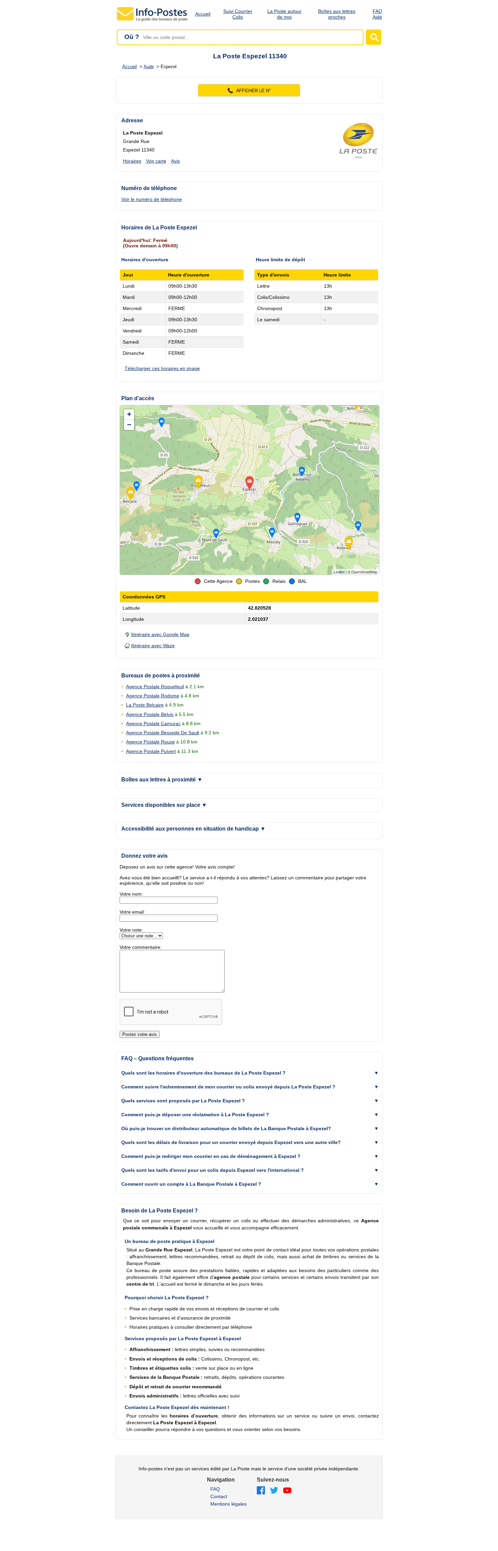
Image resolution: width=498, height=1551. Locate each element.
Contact (218, 1496)
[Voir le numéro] (249, 90)
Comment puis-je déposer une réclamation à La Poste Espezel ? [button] (195, 1114)
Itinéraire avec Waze (153, 645)
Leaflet (339, 572)
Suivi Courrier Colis (237, 14)
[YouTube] (287, 1490)
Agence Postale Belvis (149, 714)
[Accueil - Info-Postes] (152, 21)
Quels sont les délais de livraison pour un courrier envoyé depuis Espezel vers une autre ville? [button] (231, 1142)
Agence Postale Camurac (153, 723)
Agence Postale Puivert (151, 751)
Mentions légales (228, 1504)
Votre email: (132, 912)
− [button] (129, 425)
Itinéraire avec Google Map (160, 634)
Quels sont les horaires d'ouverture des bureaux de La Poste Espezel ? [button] (203, 1073)
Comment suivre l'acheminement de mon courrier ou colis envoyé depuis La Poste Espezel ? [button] (228, 1086)
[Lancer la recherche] (373, 37)
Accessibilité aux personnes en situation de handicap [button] (193, 829)
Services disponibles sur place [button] (164, 805)
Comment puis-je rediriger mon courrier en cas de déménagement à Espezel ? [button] (210, 1156)
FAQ (215, 1489)
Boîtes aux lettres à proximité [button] (162, 779)
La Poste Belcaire (145, 705)
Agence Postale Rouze (150, 741)
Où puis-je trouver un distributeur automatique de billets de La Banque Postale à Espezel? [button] (226, 1128)
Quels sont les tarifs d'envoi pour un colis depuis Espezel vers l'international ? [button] (212, 1170)
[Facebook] (261, 1490)
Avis (175, 161)
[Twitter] (274, 1490)
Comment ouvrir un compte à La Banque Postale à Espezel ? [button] (191, 1184)
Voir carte (156, 161)
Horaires (132, 161)
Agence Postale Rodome (152, 695)
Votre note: (131, 930)
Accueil (202, 14)
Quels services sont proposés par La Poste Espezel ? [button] (183, 1100)
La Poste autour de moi (284, 14)
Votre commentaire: (141, 947)
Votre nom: (131, 894)
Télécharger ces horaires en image (162, 368)
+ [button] (129, 414)
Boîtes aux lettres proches (336, 14)
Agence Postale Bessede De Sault (162, 732)
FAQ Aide (377, 14)
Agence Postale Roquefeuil (155, 686)
